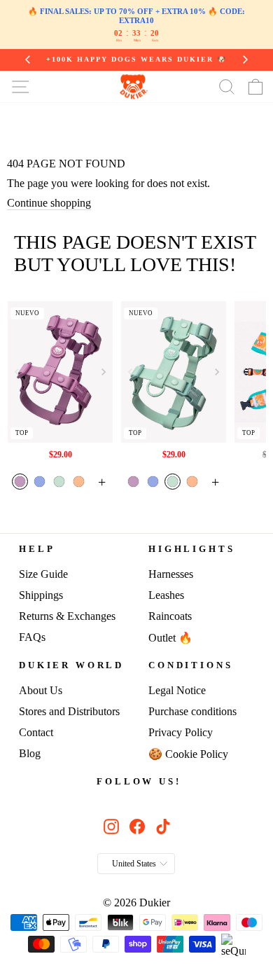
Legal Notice (177, 690)
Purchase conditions (192, 711)
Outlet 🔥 (170, 638)
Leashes (166, 595)
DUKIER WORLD (71, 665)
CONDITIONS (190, 665)
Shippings (41, 595)
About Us (40, 690)
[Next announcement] (245, 59)
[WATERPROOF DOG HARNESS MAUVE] (60, 371)
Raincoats (170, 616)
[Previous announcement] (28, 59)
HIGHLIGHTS (191, 549)
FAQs (32, 637)
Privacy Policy (180, 732)
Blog (30, 753)
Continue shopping (49, 203)
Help (37, 549)
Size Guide (43, 574)
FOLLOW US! (139, 782)
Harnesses (170, 574)
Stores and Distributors (69, 711)
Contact (36, 732)
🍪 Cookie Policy (188, 754)
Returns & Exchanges (67, 616)
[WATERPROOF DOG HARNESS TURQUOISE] (174, 371)
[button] (104, 372)
